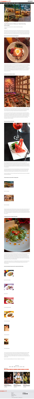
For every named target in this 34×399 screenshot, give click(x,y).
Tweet (13, 366)
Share (10, 366)
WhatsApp (16, 366)
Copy (24, 366)
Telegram (19, 366)
